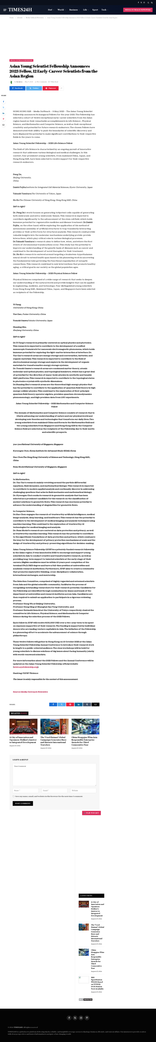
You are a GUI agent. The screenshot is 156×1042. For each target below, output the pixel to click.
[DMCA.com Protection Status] (86, 1000)
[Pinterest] (3, 119)
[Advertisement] (78, 38)
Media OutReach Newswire (21, 60)
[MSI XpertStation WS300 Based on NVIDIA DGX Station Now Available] (84, 979)
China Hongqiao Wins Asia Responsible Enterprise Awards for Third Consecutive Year (84, 741)
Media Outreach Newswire (138, 10)
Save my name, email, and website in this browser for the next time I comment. (49, 796)
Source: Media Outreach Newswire (30, 692)
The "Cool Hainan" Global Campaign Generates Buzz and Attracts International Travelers (53, 741)
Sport (95, 10)
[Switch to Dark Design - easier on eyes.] (148, 2)
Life (85, 10)
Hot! (50, 10)
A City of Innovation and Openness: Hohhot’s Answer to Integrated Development (23, 740)
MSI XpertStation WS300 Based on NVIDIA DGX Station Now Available (97, 983)
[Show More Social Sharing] (61, 88)
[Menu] (4, 10)
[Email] (3, 125)
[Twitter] (3, 107)
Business (73, 10)
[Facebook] (3, 101)
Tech (103, 10)
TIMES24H (18, 1027)
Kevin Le (19, 82)
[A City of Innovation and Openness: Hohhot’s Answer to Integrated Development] (23, 726)
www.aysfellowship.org (26, 667)
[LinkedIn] (3, 113)
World (61, 10)
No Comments (42, 82)
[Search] (152, 2)
